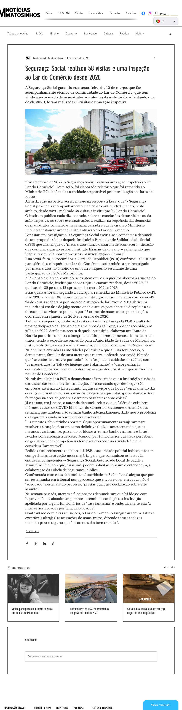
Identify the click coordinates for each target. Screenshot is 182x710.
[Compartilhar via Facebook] (27, 543)
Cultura (108, 34)
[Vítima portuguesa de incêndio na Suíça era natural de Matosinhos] (33, 588)
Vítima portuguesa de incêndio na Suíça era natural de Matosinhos (32, 611)
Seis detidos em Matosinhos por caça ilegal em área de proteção (146, 611)
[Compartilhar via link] (53, 543)
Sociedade (90, 34)
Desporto (71, 34)
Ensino (54, 34)
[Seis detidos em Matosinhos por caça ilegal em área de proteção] (148, 588)
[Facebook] (143, 13)
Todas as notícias (17, 34)
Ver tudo (169, 567)
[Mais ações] (154, 58)
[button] (170, 33)
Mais (138, 34)
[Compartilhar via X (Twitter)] (35, 543)
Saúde (39, 34)
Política (124, 34)
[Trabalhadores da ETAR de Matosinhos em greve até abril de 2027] (91, 588)
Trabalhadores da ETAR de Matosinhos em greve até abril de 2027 (89, 611)
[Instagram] (149, 13)
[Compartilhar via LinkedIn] (44, 543)
